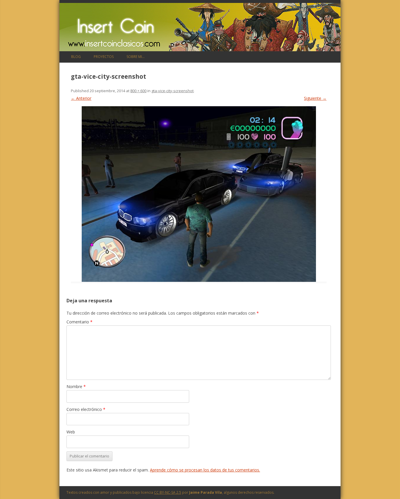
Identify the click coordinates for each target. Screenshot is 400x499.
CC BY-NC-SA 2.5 (167, 492)
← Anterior (81, 98)
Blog (76, 56)
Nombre (76, 386)
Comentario (79, 322)
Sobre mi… (136, 56)
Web (70, 432)
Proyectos (104, 56)
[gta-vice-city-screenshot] (199, 194)
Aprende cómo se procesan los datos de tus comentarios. (205, 470)
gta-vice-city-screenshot (172, 90)
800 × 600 (138, 90)
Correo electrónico (85, 409)
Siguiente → (315, 98)
